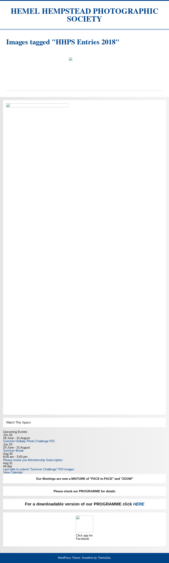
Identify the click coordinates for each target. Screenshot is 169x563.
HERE (138, 504)
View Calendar (13, 472)
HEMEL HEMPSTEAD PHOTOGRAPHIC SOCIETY (84, 14)
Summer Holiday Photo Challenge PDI (29, 441)
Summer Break (13, 450)
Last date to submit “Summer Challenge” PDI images (38, 469)
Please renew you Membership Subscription (32, 460)
